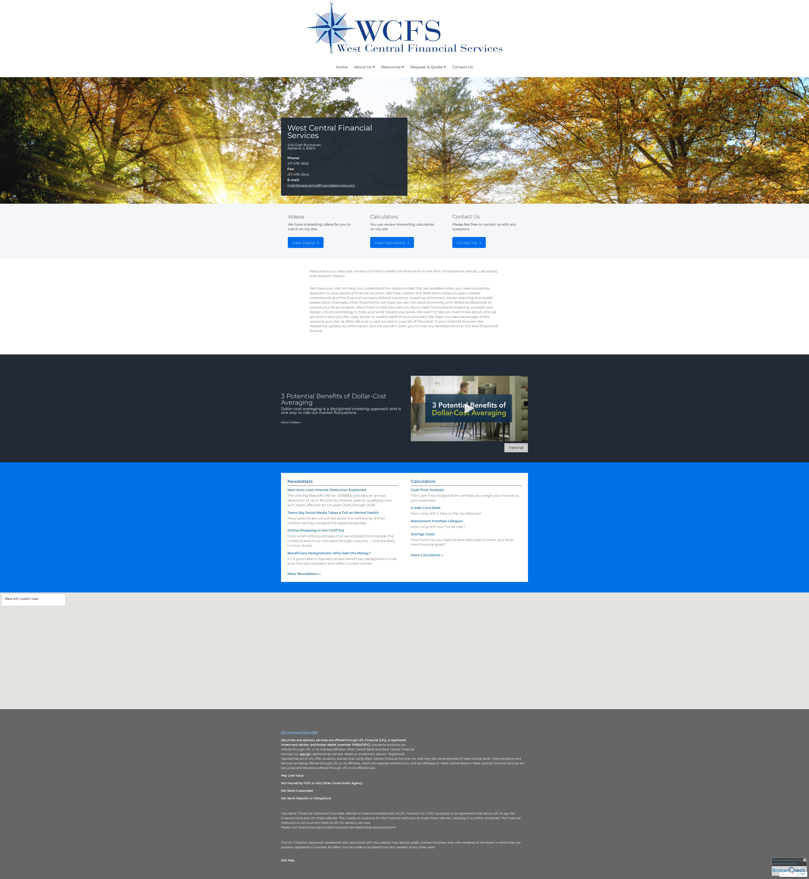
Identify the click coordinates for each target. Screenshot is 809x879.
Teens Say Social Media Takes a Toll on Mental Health (333, 513)
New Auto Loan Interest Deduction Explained (326, 490)
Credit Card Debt (426, 508)
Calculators (423, 481)
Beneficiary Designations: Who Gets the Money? (329, 553)
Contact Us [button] (467, 243)
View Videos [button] (303, 243)
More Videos (291, 422)
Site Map (288, 860)
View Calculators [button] (390, 243)
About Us (363, 67)
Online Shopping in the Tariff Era (315, 530)
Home (342, 67)
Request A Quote (426, 67)
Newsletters (300, 481)
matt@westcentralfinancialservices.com (321, 185)
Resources (391, 67)
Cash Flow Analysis (427, 490)
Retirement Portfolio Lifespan (437, 521)
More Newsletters (304, 574)
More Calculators (427, 555)
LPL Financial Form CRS (299, 732)
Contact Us (462, 67)
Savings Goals (423, 534)
